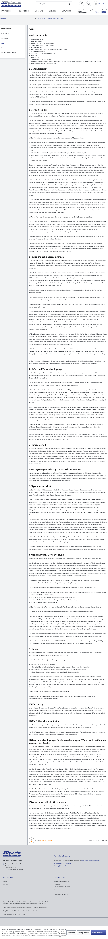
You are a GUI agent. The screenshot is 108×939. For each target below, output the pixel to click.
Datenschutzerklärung (8, 52)
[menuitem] (82, 3)
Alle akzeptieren (98, 933)
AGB (2, 43)
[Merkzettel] (88, 3)
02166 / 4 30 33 (100, 12)
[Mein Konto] (82, 3)
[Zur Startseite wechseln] (33, 19)
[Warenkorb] (96, 3)
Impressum (4, 48)
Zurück (3, 18)
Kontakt (5, 884)
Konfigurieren (83, 933)
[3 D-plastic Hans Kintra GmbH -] (12, 856)
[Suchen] (69, 3)
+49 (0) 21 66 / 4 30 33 (63, 864)
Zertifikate (4, 38)
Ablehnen (71, 933)
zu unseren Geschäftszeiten (90, 860)
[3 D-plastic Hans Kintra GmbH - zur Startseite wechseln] (18, 4)
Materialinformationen (8, 34)
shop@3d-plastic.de (62, 866)
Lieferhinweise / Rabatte (62, 887)
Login (5, 881)
